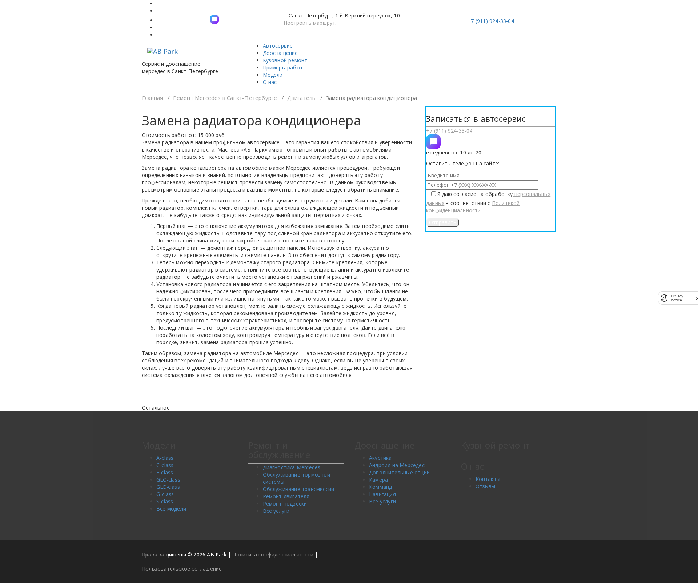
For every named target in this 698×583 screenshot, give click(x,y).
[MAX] (433, 141)
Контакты (488, 478)
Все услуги (276, 510)
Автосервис (278, 45)
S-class (164, 501)
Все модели (171, 508)
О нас (270, 82)
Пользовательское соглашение (182, 568)
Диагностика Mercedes (292, 467)
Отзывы (486, 486)
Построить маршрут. (310, 22)
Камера (378, 479)
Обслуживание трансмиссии (298, 489)
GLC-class (168, 479)
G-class (165, 494)
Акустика (380, 457)
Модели (273, 74)
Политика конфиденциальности (272, 554)
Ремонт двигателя (286, 496)
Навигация (382, 494)
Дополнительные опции (399, 472)
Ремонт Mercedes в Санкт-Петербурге (225, 97)
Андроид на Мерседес (397, 465)
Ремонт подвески (285, 503)
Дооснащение (280, 52)
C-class (164, 465)
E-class (164, 472)
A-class (164, 457)
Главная (152, 97)
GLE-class (168, 486)
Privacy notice (677, 298)
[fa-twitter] (214, 19)
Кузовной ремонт (285, 60)
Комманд (380, 486)
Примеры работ (283, 67)
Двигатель (301, 97)
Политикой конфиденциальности (473, 207)
